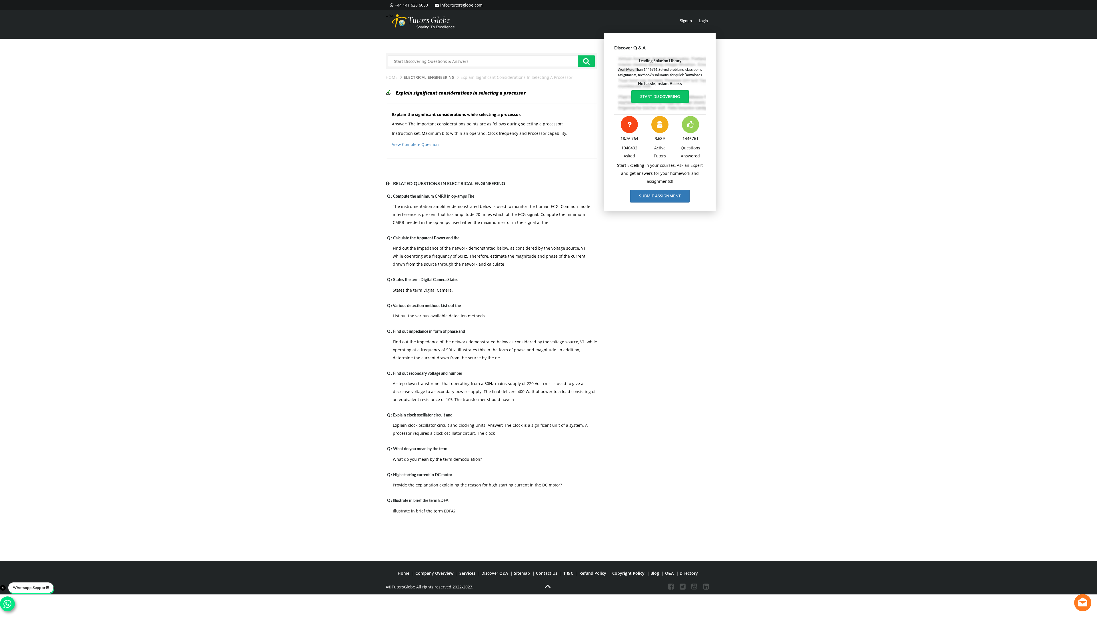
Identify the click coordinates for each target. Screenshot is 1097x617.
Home (392, 77)
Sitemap (522, 573)
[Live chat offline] (1082, 602)
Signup (686, 21)
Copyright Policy (628, 573)
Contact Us (546, 573)
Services (467, 573)
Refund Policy (592, 573)
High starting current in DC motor (422, 475)
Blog (654, 573)
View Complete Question (415, 144)
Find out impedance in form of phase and (429, 332)
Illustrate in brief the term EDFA (421, 501)
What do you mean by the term (420, 449)
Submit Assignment (660, 196)
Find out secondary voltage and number (427, 374)
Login (703, 21)
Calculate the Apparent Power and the (426, 238)
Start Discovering (660, 96)
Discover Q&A (494, 573)
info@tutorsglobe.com (461, 5)
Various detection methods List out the (427, 306)
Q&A (669, 573)
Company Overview (434, 573)
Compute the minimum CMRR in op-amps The (433, 197)
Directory (689, 573)
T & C (568, 573)
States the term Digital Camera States (425, 280)
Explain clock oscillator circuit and (423, 415)
